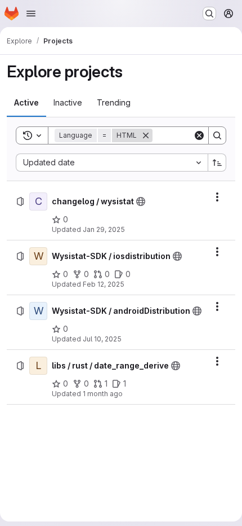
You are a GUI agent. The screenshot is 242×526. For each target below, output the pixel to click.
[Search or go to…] (209, 13)
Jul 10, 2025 (102, 339)
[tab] (26, 103)
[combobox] (112, 163)
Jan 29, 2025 (104, 229)
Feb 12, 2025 (103, 284)
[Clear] (199, 135)
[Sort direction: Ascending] (217, 163)
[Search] (217, 135)
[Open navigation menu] (31, 14)
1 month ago (103, 393)
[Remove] (146, 135)
